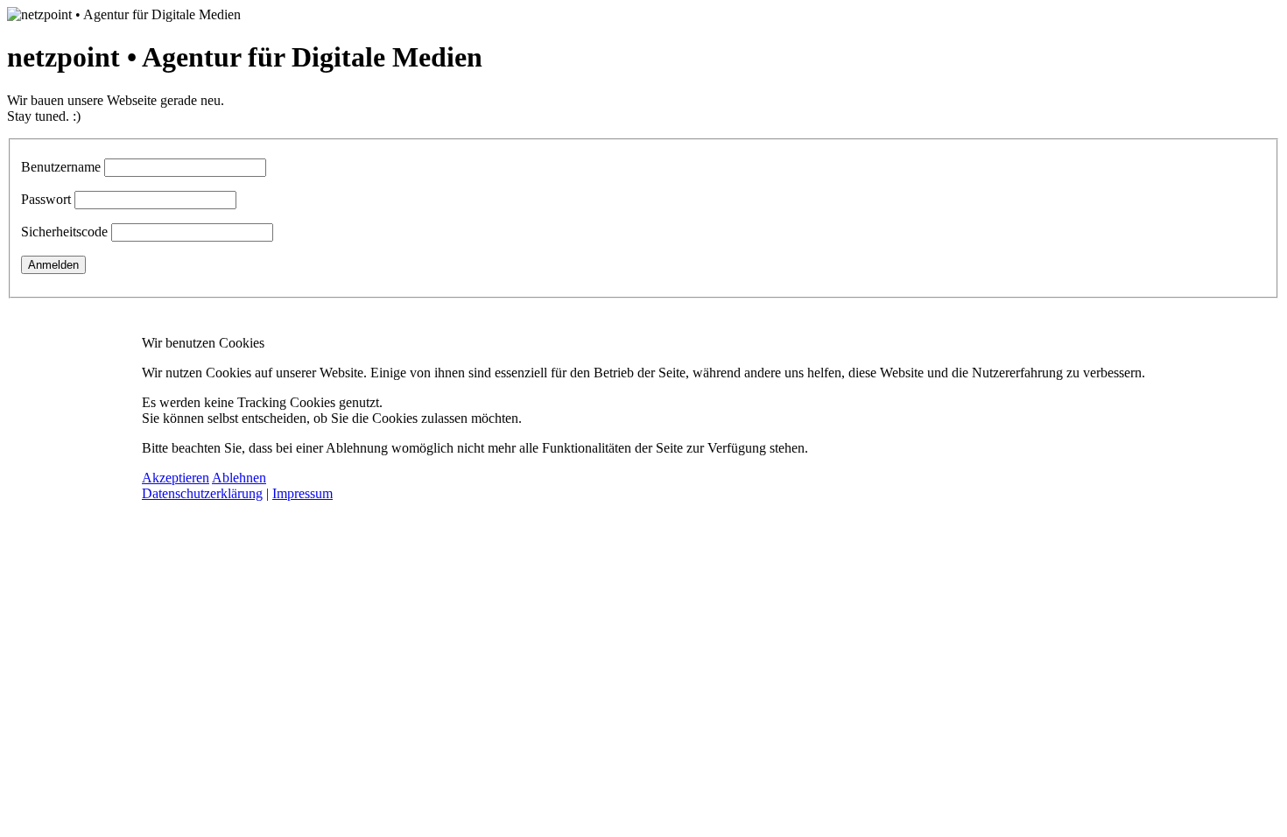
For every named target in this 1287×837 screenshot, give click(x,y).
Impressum (302, 493)
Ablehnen (239, 477)
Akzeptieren (175, 477)
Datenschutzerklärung (202, 493)
